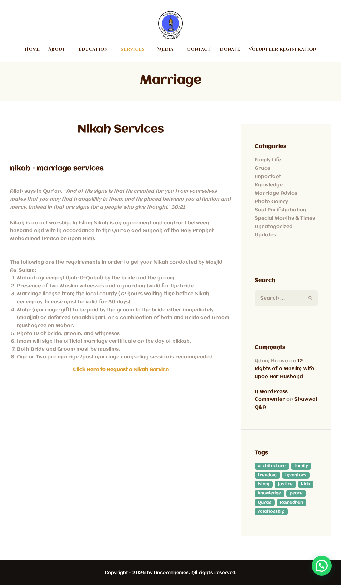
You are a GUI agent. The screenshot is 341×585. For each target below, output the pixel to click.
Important (268, 176)
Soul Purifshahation (280, 210)
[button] (322, 566)
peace (296, 493)
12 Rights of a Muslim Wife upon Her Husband (284, 368)
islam (263, 484)
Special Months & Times (285, 218)
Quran (264, 502)
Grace (262, 168)
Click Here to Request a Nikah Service (121, 369)
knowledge (269, 493)
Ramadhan (291, 502)
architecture (272, 466)
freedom (267, 475)
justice (285, 484)
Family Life (268, 160)
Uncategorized (274, 226)
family (301, 466)
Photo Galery (271, 201)
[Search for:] (286, 298)
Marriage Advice (276, 193)
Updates (265, 235)
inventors (295, 475)
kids (305, 484)
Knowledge (269, 185)
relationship (271, 511)
